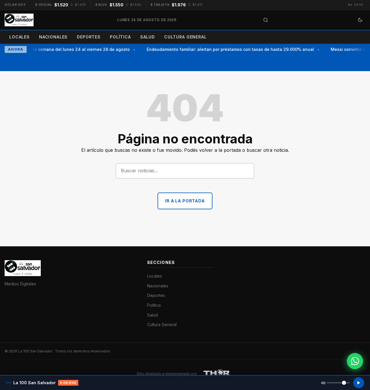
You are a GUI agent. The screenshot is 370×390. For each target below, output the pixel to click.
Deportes (89, 36)
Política (120, 36)
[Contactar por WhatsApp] (355, 361)
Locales (19, 36)
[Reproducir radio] (358, 382)
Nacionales (53, 36)
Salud (147, 36)
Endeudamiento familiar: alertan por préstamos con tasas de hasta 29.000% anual (228, 49)
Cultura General (185, 36)
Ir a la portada (185, 200)
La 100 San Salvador (35, 351)
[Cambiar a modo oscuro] (360, 20)
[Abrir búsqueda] (265, 20)
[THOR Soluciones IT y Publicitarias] (216, 374)
